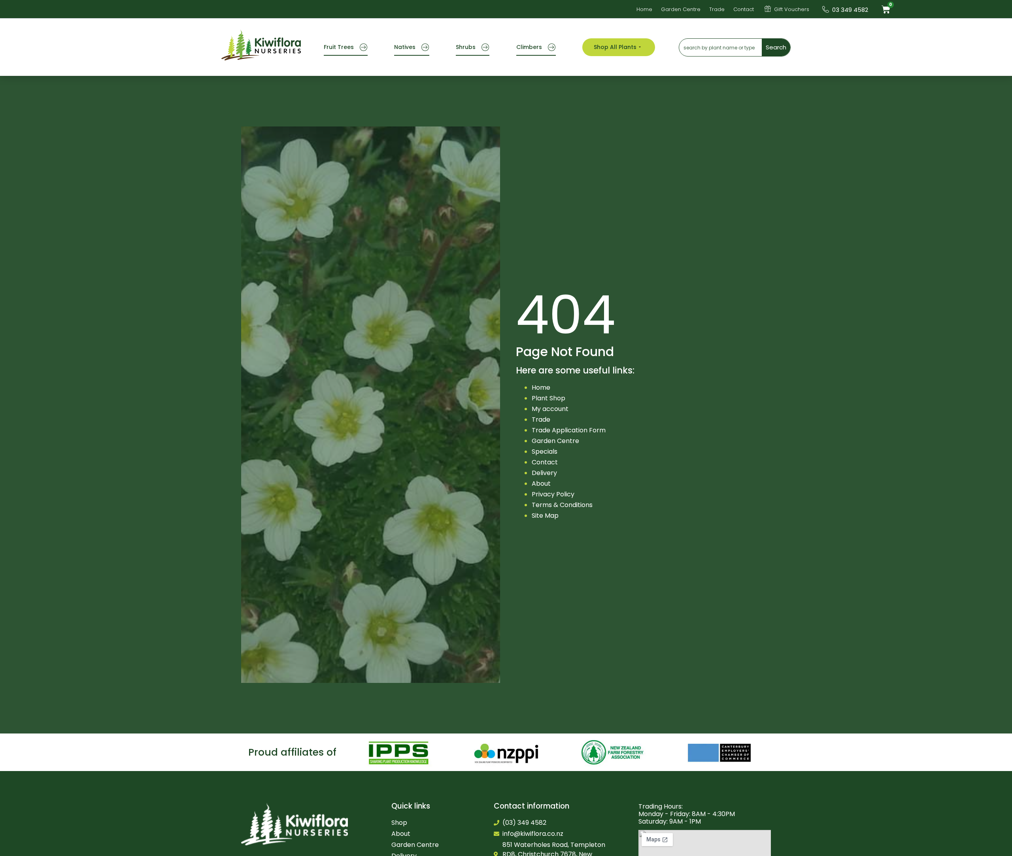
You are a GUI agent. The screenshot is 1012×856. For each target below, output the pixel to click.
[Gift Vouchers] (768, 9)
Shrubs (466, 47)
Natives (404, 47)
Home (541, 387)
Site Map (545, 515)
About (541, 483)
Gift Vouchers (791, 9)
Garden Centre (555, 440)
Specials (544, 451)
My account (550, 408)
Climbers (529, 47)
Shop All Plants (615, 47)
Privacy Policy (553, 494)
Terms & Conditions (562, 504)
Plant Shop (548, 398)
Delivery (544, 472)
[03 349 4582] (825, 9)
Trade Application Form (569, 430)
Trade (541, 419)
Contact (545, 462)
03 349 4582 (850, 10)
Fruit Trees (339, 47)
